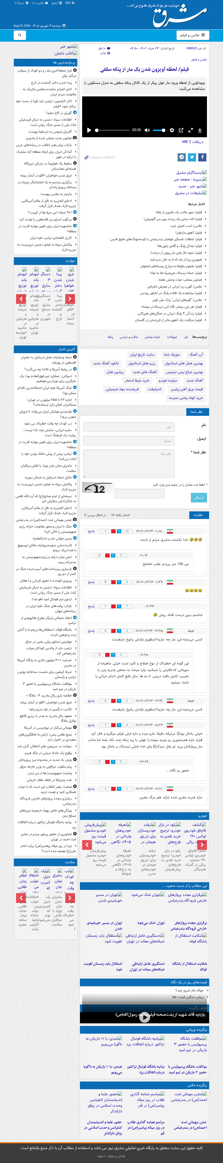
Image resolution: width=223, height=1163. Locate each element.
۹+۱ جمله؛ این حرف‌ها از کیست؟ (50, 212)
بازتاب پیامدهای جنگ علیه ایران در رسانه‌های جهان (51, 608)
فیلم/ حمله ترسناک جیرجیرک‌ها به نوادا (176, 273)
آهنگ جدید (195, 380)
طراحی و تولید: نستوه (111, 1156)
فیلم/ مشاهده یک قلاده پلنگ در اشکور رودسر (171, 293)
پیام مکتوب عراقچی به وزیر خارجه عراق (46, 766)
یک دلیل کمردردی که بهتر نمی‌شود (45, 908)
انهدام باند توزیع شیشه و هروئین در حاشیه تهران (33, 314)
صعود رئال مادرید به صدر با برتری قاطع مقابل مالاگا (48, 718)
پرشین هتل (115, 372)
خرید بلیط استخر (137, 380)
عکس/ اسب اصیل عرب (186, 225)
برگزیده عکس (197, 1085)
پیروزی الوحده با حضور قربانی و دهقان (46, 580)
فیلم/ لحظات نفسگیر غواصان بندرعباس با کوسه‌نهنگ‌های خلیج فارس (156, 239)
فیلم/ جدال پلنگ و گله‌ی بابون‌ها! (179, 246)
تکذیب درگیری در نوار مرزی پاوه (50, 709)
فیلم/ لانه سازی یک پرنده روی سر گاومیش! (173, 219)
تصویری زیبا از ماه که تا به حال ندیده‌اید (176, 259)
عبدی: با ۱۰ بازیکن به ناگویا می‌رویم (102, 1070)
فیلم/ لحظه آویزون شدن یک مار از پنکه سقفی (144, 69)
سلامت (70, 862)
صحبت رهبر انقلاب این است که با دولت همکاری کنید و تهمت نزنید (47, 789)
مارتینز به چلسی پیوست (56, 194)
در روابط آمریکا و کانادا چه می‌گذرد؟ (48, 369)
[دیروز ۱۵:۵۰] (45, 286)
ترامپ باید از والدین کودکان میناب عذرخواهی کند (51, 651)
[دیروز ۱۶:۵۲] (102, 1049)
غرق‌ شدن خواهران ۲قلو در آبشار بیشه (46, 175)
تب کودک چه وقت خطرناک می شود (48, 423)
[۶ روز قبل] (169, 836)
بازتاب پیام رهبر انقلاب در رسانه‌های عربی (44, 145)
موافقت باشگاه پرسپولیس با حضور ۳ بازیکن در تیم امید (187, 1070)
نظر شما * (198, 452)
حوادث (70, 261)
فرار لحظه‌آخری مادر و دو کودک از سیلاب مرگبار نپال (46, 73)
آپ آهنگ (196, 355)
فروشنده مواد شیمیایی (122, 389)
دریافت (192, 142)
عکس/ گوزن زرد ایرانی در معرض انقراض (174, 286)
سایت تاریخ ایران (142, 355)
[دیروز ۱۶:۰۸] (57, 286)
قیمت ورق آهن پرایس (187, 389)
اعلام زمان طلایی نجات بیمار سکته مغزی (22, 910)
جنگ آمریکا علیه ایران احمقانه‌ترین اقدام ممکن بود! (46, 390)
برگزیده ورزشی (196, 1030)
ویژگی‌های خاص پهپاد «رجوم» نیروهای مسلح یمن (47, 813)
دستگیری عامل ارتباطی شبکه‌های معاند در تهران (147, 967)
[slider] (112, 130)
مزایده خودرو (168, 380)
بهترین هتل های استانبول (184, 363)
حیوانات (172, 337)
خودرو (203, 816)
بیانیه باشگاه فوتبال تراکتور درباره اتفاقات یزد (146, 1070)
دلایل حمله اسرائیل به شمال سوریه (48, 477)
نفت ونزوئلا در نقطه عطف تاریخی (49, 780)
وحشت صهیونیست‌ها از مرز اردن (50, 773)
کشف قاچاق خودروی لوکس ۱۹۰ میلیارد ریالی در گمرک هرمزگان (195, 860)
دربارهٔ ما (20, 3)
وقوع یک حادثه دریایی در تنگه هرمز (48, 753)
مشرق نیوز (168, 13)
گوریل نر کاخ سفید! (59, 112)
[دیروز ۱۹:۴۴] (144, 1049)
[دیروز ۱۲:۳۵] (102, 905)
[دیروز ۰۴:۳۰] (45, 885)
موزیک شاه (172, 355)
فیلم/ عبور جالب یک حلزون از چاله (179, 212)
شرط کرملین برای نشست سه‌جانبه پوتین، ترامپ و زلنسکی (46, 674)
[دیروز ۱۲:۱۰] (187, 946)
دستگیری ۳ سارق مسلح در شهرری (45, 307)
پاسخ (91, 531)
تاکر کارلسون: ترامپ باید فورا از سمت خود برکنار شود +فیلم (46, 104)
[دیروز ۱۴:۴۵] (144, 905)
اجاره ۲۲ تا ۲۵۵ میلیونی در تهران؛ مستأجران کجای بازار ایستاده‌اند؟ (51, 402)
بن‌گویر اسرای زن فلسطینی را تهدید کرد (45, 219)
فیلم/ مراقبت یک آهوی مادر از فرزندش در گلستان (168, 320)
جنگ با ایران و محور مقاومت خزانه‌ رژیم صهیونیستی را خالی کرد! (47, 529)
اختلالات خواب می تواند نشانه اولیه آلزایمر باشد (33, 913)
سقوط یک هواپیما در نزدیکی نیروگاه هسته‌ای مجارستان (50, 166)
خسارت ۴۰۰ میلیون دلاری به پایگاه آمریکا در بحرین (46, 663)
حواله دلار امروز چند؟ (189, 990)
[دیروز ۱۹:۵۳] (187, 905)
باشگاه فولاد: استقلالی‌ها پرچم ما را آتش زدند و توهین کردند (46, 632)
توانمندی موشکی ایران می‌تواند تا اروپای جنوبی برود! (47, 414)
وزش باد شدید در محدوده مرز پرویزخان (45, 759)
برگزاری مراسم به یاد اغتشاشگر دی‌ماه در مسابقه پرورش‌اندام (47, 185)
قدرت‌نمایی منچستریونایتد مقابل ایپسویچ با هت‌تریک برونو (47, 548)
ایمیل (201, 439)
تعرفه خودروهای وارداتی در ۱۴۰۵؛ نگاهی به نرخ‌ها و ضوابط (121, 862)
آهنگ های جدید (145, 372)
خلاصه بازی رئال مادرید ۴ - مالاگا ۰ (49, 695)
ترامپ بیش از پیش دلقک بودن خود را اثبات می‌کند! (48, 456)
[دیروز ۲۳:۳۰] (187, 1104)
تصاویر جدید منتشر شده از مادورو (49, 138)
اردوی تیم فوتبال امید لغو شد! (52, 599)
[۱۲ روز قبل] (94, 834)
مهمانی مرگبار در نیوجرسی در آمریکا (48, 727)
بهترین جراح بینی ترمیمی (184, 372)
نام (204, 425)
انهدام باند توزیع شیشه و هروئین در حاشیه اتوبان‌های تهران (22, 316)
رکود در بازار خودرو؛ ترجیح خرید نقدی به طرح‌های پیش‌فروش (171, 860)
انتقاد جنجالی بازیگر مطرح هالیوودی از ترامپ (48, 620)
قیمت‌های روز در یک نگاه (189, 982)
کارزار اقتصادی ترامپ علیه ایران (51, 237)
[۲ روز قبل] (194, 839)
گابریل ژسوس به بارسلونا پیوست (50, 131)
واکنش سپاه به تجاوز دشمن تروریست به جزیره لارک (46, 247)
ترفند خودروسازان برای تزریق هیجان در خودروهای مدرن (147, 862)
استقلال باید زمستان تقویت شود (102, 967)
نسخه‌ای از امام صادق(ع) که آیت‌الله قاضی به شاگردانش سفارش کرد (46, 499)
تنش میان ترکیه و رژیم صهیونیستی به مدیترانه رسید (49, 559)
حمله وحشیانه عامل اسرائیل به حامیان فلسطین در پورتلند (48, 360)
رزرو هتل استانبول (141, 363)
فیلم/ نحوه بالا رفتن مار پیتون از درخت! (176, 252)
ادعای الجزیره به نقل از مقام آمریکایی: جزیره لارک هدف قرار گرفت (48, 203)
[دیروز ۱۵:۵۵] (102, 1104)
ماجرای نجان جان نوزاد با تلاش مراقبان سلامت (48, 468)
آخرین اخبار (66, 349)
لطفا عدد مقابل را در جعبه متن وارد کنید (180, 485)
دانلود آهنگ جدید (106, 363)
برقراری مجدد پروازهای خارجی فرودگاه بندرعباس (189, 926)
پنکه (110, 337)
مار (186, 337)
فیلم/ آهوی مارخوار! (188, 232)
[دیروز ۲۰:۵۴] (69, 289)
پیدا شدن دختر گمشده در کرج (51, 82)
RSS (68, 3)
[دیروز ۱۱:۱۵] (144, 946)
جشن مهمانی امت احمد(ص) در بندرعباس (190, 1125)
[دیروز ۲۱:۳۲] (187, 1049)
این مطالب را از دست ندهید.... (184, 886)
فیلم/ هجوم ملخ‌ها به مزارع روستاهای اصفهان (171, 266)
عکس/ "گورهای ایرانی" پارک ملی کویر (177, 300)
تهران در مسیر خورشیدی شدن (104, 926)
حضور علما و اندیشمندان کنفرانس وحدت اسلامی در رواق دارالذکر (103, 1128)
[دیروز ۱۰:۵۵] (102, 946)
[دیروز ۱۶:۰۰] (144, 1104)
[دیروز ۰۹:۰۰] (144, 1017)
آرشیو (55, 3)
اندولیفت (154, 389)
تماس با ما (38, 3)
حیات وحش (152, 337)
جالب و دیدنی (129, 337)
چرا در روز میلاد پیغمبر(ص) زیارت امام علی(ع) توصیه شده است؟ (48, 848)
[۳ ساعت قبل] (69, 888)
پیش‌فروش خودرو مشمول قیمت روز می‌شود (96, 858)
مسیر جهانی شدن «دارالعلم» (52, 538)
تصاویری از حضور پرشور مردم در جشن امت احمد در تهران (48, 837)
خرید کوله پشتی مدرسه (186, 398)
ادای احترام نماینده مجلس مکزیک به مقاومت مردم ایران (49, 92)
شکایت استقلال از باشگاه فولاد (189, 967)
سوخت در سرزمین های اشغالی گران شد (44, 746)
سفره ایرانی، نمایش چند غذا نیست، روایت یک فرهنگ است (49, 433)
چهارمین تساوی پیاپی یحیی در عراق (48, 641)
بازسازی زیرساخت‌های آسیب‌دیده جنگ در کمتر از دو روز (46, 571)
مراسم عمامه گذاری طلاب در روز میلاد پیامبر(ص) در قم (146, 1128)
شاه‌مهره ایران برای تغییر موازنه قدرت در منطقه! (47, 229)
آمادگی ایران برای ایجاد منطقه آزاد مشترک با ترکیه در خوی (46, 154)
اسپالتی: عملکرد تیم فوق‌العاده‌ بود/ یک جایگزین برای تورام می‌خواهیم (48, 379)
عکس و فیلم (190, 35)
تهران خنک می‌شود (151, 923)
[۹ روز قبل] (119, 839)
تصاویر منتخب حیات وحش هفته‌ (180, 279)
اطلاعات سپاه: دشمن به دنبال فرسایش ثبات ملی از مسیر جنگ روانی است (47, 122)
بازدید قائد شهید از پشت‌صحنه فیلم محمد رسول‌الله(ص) (160, 1014)
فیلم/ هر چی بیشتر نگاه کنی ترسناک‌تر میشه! (171, 306)
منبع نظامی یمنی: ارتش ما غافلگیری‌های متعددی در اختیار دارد (47, 737)
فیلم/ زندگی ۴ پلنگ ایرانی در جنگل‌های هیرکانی (170, 313)
